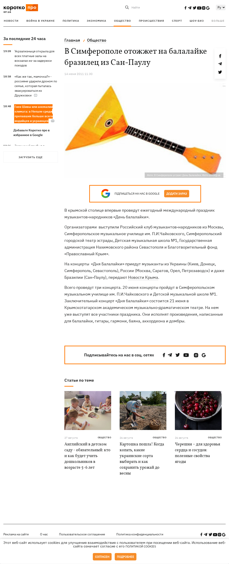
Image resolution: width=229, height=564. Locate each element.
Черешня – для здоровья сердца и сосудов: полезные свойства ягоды (197, 453)
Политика (71, 20)
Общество (122, 20)
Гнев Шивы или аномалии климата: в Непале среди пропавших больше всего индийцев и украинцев (34, 114)
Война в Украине (40, 20)
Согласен (102, 557)
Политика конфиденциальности (139, 534)
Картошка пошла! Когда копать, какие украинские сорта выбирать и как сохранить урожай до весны (142, 459)
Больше (218, 20)
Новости (11, 20)
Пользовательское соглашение (82, 534)
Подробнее (125, 557)
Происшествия (151, 20)
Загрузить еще (31, 157)
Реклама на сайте (16, 534)
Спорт (177, 20)
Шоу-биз (197, 20)
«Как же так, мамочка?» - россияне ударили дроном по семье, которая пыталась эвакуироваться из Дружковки (36, 85)
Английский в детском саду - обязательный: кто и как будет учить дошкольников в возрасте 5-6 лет (87, 456)
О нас (44, 534)
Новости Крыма (143, 277)
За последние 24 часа (24, 38)
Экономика (96, 20)
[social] (185, 8)
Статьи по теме (79, 380)
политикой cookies (140, 546)
